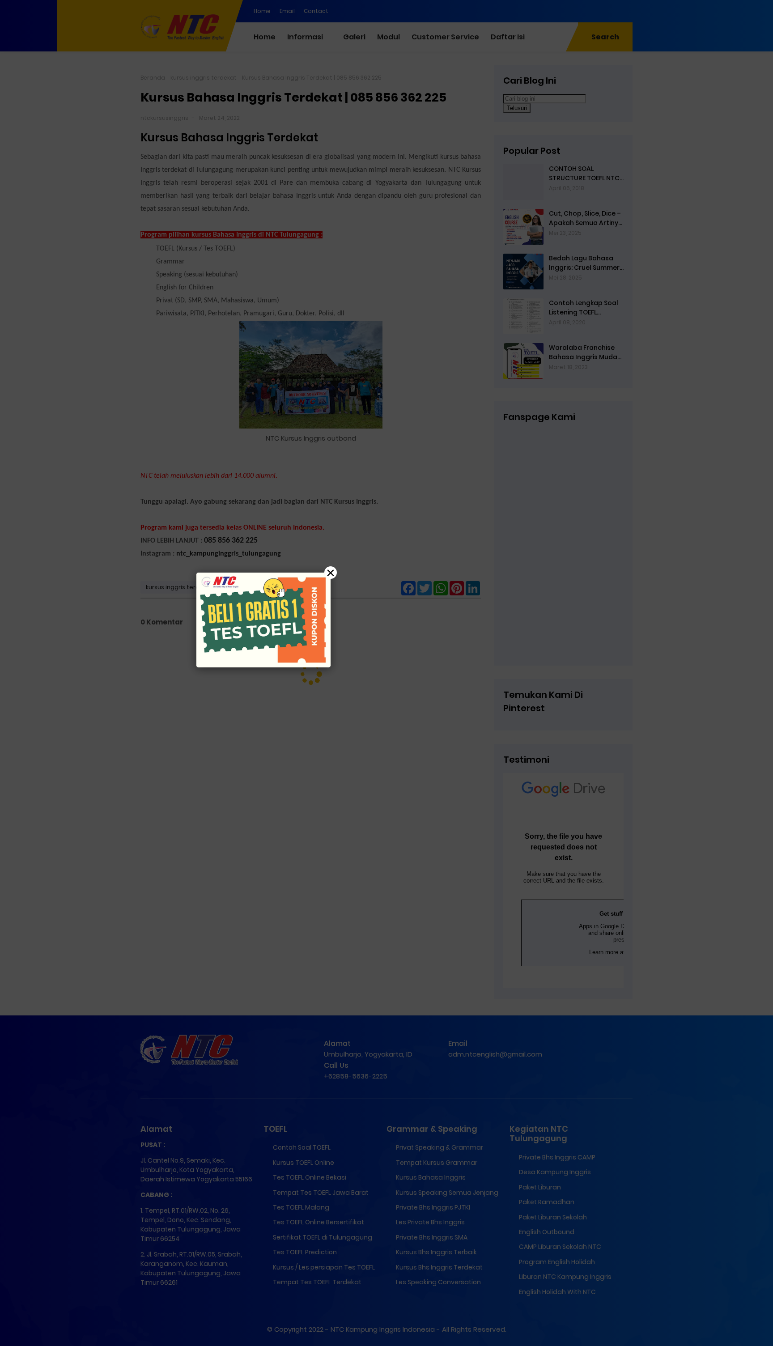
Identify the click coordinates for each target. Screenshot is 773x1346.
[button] (386, 673)
